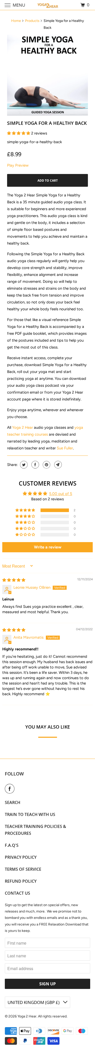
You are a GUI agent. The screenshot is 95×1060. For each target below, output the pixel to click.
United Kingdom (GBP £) (34, 1002)
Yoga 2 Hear (22, 427)
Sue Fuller (65, 448)
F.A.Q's (11, 845)
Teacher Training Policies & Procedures (35, 830)
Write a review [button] (47, 547)
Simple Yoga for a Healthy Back (47, 123)
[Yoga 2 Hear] (47, 5)
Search (12, 802)
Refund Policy (20, 881)
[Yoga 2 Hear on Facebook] (10, 789)
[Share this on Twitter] (23, 464)
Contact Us (17, 893)
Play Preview (18, 165)
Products (32, 21)
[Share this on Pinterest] (46, 464)
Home (16, 21)
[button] (19, 133)
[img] (13, 580)
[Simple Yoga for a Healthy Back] (47, 75)
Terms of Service (23, 869)
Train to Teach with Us (30, 814)
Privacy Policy (20, 857)
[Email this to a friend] (57, 464)
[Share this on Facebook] (34, 464)
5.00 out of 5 (60, 493)
